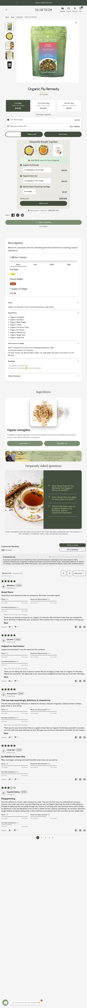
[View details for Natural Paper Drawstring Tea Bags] (58, 150)
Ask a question (72, 549)
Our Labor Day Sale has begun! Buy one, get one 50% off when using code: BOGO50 (43, 2)
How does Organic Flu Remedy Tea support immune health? (63, 488)
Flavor (10, 303)
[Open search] (63, 573)
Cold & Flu (19, 17)
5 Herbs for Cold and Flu (19, 365)
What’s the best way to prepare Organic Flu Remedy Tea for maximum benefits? (63, 509)
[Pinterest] (22, 215)
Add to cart (43, 203)
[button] (5, 1002)
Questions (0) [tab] (17, 573)
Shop (12, 17)
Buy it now (63, 134)
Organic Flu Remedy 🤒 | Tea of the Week (25, 368)
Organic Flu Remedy (43, 89)
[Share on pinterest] (84, 627)
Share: (7, 215)
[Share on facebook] (76, 627)
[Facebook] (13, 215)
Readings (11, 361)
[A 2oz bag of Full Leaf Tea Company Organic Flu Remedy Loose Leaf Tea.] (76, 22)
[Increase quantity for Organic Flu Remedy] (19, 134)
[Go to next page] (53, 837)
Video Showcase (14, 376)
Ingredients (12, 313)
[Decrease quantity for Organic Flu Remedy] (7, 134)
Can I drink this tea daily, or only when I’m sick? (64, 498)
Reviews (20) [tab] (6, 573)
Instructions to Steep (16, 343)
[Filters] (69, 573)
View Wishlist (43, 226)
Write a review (72, 545)
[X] (18, 215)
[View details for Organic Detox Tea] (43, 150)
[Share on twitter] (80, 627)
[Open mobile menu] (6, 9)
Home (7, 17)
